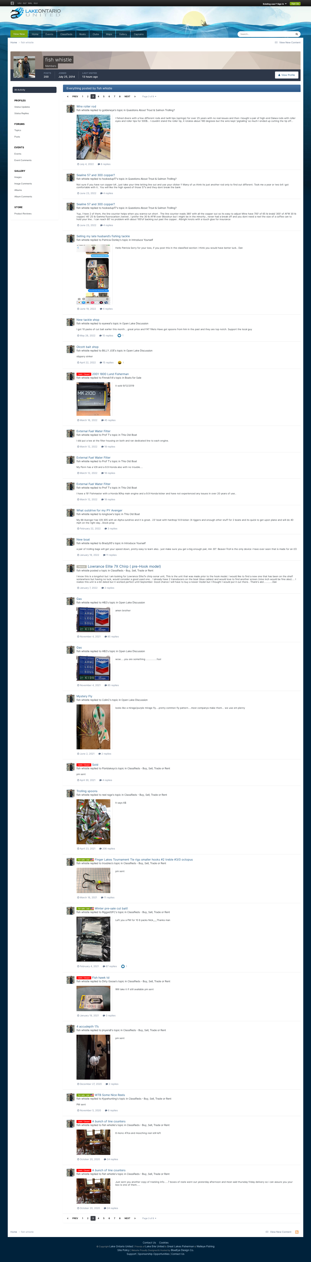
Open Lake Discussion (135, 323)
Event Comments (22, 160)
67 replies (111, 966)
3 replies (112, 528)
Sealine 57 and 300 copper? (95, 175)
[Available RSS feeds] (297, 1232)
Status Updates (280, 34)
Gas (79, 599)
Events (49, 34)
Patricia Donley (111, 239)
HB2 (104, 602)
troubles (107, 863)
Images (18, 177)
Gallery (123, 34)
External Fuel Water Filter (93, 431)
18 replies (109, 446)
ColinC (106, 699)
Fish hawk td (100, 977)
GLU (36, 3)
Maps (109, 34)
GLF (24, 3)
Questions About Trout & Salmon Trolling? (150, 110)
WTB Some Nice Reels (110, 1095)
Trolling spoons (86, 791)
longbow (107, 514)
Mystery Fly (84, 696)
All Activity (19, 89)
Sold (95, 764)
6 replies (112, 1110)
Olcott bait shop (87, 347)
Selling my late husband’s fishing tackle (103, 236)
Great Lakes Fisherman (180, 1246)
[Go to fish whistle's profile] (71, 109)
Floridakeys (109, 768)
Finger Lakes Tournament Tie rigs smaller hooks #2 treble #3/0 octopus (144, 859)
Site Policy (123, 1250)
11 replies (111, 554)
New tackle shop (87, 319)
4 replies (108, 193)
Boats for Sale (133, 377)
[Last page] (135, 96)
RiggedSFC (108, 912)
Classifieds (66, 34)
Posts (17, 136)
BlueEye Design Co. (182, 1250)
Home (35, 34)
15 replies (107, 335)
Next (127, 96)
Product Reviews (22, 213)
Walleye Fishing (206, 1246)
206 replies (108, 848)
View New (19, 34)
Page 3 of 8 (148, 96)
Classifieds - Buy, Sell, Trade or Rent (132, 570)
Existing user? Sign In (274, 4)
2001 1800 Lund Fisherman (110, 374)
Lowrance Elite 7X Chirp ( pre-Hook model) (124, 566)
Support (131, 1253)
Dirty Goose (109, 981)
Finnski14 (107, 377)
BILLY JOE (108, 350)
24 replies (112, 1159)
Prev (75, 96)
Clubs (96, 34)
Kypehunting (109, 1098)
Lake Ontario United (121, 1246)
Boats (82, 34)
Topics (17, 130)
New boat (83, 539)
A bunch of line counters (108, 1121)
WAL (30, 3)
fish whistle (82, 110)
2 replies (109, 587)
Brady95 (107, 543)
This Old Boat (129, 434)
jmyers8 (106, 1030)
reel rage (107, 794)
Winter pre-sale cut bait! (111, 908)
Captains (139, 34)
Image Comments (23, 183)
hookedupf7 (109, 178)
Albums (18, 190)
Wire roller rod (86, 106)
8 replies (105, 164)
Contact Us (149, 1242)
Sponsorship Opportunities (153, 1253)
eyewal (106, 323)
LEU (19, 3)
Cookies (163, 1242)
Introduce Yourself (142, 239)
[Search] (297, 34)
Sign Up (295, 3)
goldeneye (108, 110)
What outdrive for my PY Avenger (99, 510)
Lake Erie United (154, 1246)
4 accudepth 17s (87, 1026)
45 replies (110, 420)
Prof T (105, 434)
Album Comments (23, 196)
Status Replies (21, 113)
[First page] (67, 96)
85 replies (113, 636)
